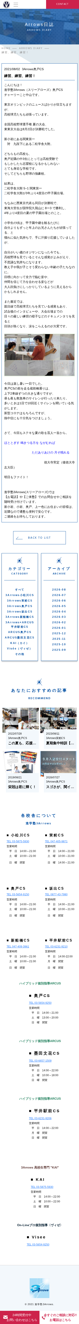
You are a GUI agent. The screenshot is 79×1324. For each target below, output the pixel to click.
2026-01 (59, 627)
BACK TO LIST (39, 537)
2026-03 (59, 616)
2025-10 (59, 644)
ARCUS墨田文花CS (19, 637)
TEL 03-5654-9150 (18, 894)
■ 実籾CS (54, 835)
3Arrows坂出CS (19, 611)
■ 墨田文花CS (44, 1053)
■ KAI (38, 1179)
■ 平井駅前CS (59, 940)
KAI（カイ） (19, 643)
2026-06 (59, 600)
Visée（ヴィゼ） (19, 648)
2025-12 (59, 633)
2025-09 (59, 649)
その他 (20, 654)
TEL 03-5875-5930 (18, 841)
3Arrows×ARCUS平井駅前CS (19, 624)
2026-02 (59, 622)
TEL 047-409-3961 (18, 946)
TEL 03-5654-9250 (40, 1002)
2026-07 (59, 595)
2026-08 (59, 589)
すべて (20, 589)
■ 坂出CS (54, 888)
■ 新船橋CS (18, 940)
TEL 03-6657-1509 (40, 1060)
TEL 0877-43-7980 (56, 894)
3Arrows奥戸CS (19, 606)
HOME (6, 48)
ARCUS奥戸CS (20, 632)
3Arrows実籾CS (19, 600)
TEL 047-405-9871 (56, 841)
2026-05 (59, 606)
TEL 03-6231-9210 (56, 946)
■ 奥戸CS (16, 888)
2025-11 (59, 638)
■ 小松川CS (18, 835)
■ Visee (36, 1237)
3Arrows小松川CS (19, 595)
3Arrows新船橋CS (19, 616)
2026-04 (59, 611)
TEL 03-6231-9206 (40, 1118)
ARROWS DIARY (31, 48)
